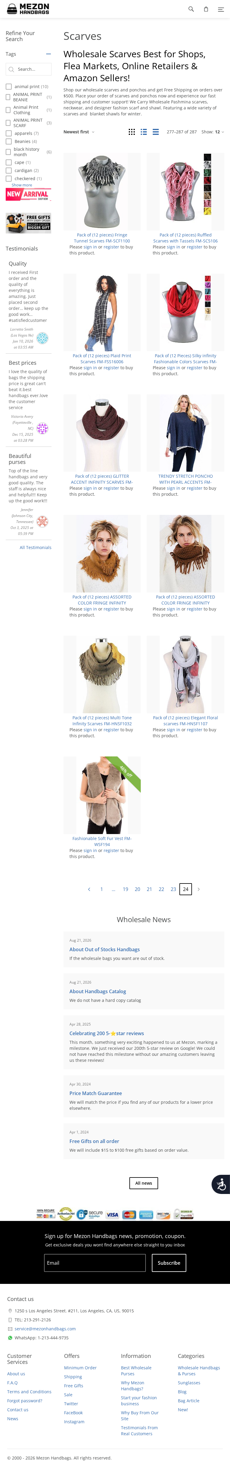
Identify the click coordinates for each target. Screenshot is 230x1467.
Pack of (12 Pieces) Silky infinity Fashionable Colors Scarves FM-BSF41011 (185, 361)
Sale (68, 1394)
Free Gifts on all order (94, 1141)
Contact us (17, 1409)
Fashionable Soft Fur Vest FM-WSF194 (102, 841)
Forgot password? (24, 1400)
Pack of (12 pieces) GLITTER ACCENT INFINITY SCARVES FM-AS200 (102, 482)
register (111, 247)
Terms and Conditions (29, 1391)
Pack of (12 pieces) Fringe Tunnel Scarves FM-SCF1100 (102, 238)
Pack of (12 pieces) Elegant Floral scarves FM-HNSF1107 (185, 720)
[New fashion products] (29, 194)
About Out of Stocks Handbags (104, 949)
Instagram (74, 1421)
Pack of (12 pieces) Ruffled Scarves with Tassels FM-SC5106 (185, 238)
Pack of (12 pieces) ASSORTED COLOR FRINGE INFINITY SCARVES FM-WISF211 (101, 603)
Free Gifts (73, 1385)
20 (137, 889)
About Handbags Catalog (97, 991)
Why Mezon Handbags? (132, 1385)
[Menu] (221, 9)
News (12, 1418)
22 (161, 889)
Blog (182, 1391)
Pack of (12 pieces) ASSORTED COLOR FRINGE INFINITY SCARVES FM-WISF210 (185, 603)
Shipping (73, 1376)
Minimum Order (80, 1367)
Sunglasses (189, 1382)
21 (149, 889)
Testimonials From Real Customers (139, 1430)
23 (173, 889)
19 (125, 889)
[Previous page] (89, 889)
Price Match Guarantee (95, 1093)
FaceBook (73, 1412)
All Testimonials (36, 547)
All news (143, 1183)
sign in (90, 247)
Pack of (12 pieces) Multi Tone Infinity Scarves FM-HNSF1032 (102, 720)
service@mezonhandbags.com (45, 1329)
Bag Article (188, 1400)
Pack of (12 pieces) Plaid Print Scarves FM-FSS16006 (102, 358)
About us (16, 1373)
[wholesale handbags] (25, 9)
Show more (22, 185)
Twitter (71, 1403)
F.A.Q (12, 1382)
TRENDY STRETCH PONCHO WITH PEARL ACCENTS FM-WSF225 (185, 482)
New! (183, 1409)
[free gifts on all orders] (29, 223)
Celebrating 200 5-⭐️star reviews (106, 1033)
